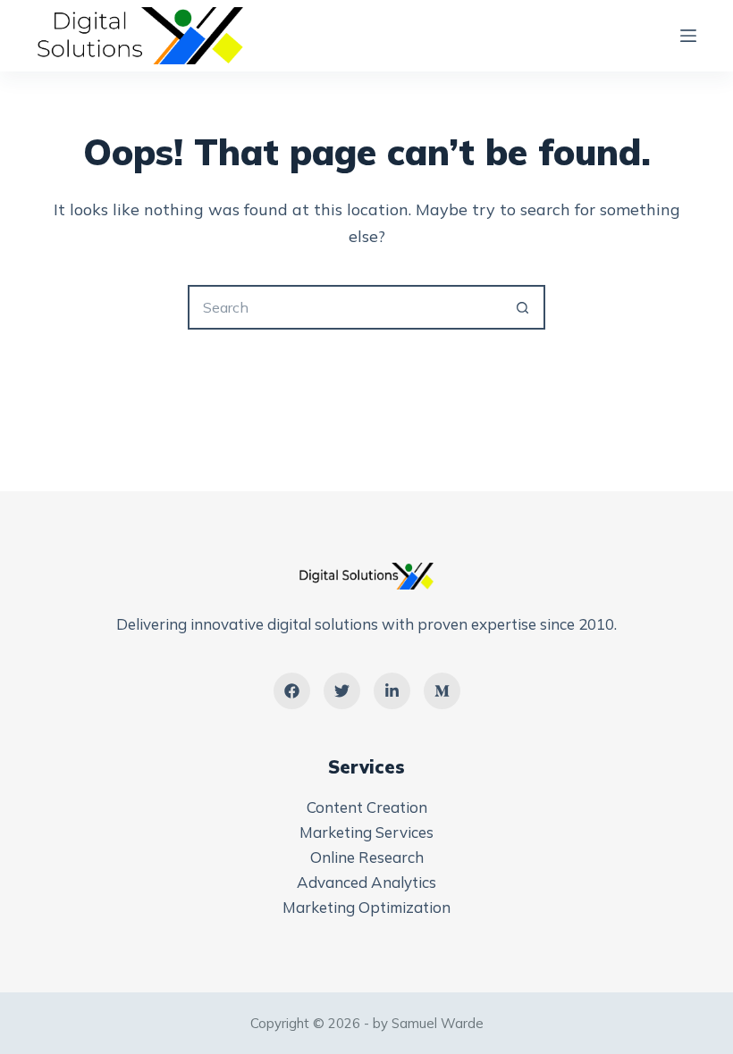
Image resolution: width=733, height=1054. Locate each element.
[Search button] (523, 307)
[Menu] (688, 36)
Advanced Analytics (366, 882)
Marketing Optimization (366, 907)
